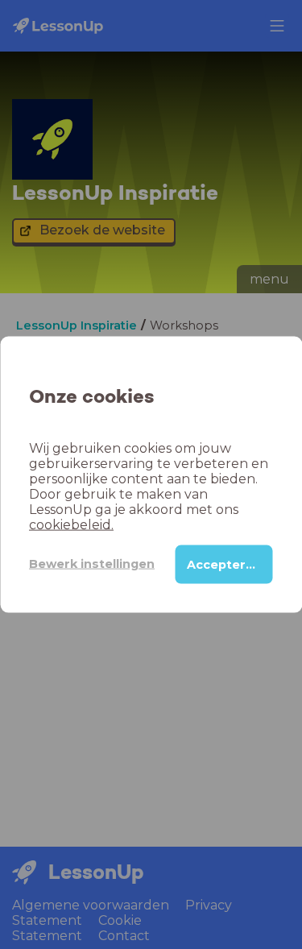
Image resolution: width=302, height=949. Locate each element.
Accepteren (224, 564)
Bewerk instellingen (92, 564)
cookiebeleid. (71, 524)
